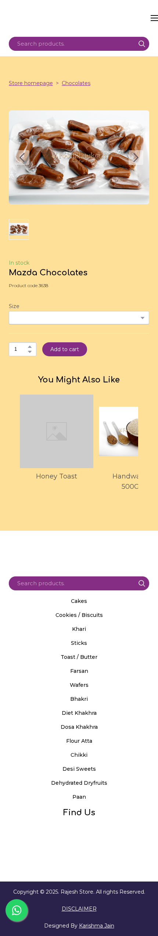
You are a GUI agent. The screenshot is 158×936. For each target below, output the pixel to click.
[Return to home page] (78, 18)
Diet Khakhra (79, 713)
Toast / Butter (79, 657)
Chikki (79, 755)
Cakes (79, 601)
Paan (79, 797)
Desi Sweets (79, 769)
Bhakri (79, 699)
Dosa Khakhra (79, 727)
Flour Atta (79, 741)
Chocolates (76, 83)
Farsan (79, 671)
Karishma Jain (96, 925)
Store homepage (31, 83)
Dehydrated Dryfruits (79, 783)
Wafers (79, 685)
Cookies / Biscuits (79, 615)
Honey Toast (56, 476)
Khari (79, 629)
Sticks (79, 643)
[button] (141, 43)
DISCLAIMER (79, 908)
